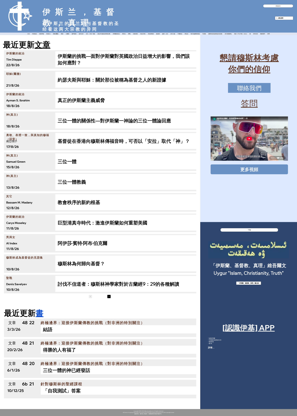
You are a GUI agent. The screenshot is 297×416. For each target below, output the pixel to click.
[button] (278, 6)
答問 (249, 103)
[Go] (109, 296)
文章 (42, 44)
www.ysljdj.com (150, 411)
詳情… (211, 347)
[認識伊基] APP (249, 327)
